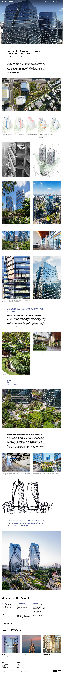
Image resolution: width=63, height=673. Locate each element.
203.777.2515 (4, 665)
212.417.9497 (19, 666)
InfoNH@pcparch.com (5, 667)
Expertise (47, 1)
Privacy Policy (3, 671)
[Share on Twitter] (52, 47)
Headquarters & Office (10, 46)
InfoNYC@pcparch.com (20, 667)
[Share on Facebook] (54, 47)
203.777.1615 (4, 666)
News (54, 1)
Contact (57, 1)
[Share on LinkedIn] (56, 47)
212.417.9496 (19, 665)
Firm (51, 1)
